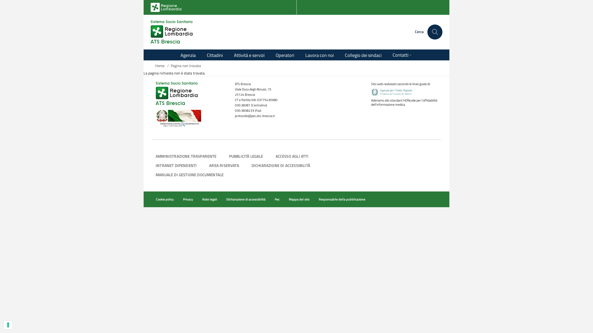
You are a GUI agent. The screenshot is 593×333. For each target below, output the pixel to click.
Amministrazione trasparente (186, 156)
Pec (277, 199)
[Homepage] (171, 31)
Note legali (209, 199)
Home (159, 65)
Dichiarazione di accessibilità (281, 165)
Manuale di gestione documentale (190, 175)
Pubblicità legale (246, 156)
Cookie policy (165, 199)
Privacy (188, 199)
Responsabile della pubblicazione (342, 199)
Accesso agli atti (292, 156)
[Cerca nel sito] (434, 32)
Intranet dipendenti (176, 165)
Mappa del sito (299, 199)
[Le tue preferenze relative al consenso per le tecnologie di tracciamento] (8, 325)
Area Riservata (224, 165)
